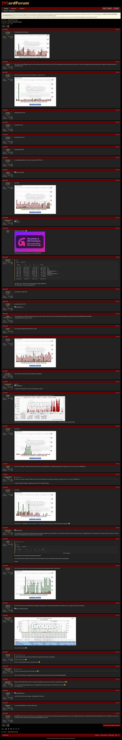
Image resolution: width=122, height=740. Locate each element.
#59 (118, 371)
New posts (13, 8)
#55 (118, 301)
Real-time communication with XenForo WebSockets (65, 738)
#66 (118, 527)
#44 (118, 110)
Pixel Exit (53, 738)
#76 (118, 713)
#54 (118, 289)
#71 (118, 652)
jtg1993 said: (18, 477)
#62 (118, 426)
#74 (118, 690)
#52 (118, 228)
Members (22, 8)
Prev (4, 26)
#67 (118, 538)
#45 (118, 122)
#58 (118, 336)
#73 (118, 679)
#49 (118, 169)
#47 (118, 146)
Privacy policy (111, 735)
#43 (118, 72)
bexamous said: (19, 541)
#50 (118, 180)
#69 (118, 603)
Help (116, 735)
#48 (118, 157)
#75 (118, 702)
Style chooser (5, 735)
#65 (118, 487)
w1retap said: (18, 669)
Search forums (12, 10)
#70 (118, 615)
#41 (118, 29)
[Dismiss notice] (119, 14)
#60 (118, 381)
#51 (118, 217)
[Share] (116, 29)
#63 (118, 463)
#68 (118, 565)
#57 (118, 326)
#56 (118, 313)
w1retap (4, 23)
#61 (118, 392)
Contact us (97, 735)
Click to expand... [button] (66, 553)
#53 (118, 257)
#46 (118, 134)
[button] (17, 8)
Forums (6, 8)
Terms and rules (104, 735)
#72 (118, 666)
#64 (118, 474)
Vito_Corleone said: (20, 655)
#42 (118, 61)
